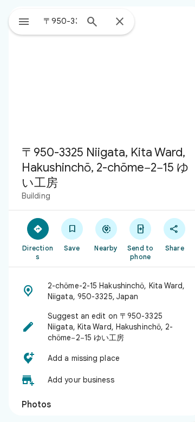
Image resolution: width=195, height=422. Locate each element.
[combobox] (60, 21)
